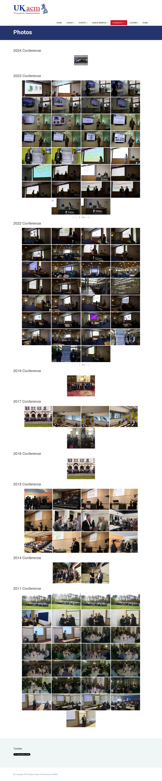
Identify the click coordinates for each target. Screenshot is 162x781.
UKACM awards (99, 22)
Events (82, 22)
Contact (134, 22)
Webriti (55, 774)
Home (59, 22)
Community (118, 22)
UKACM (69, 22)
